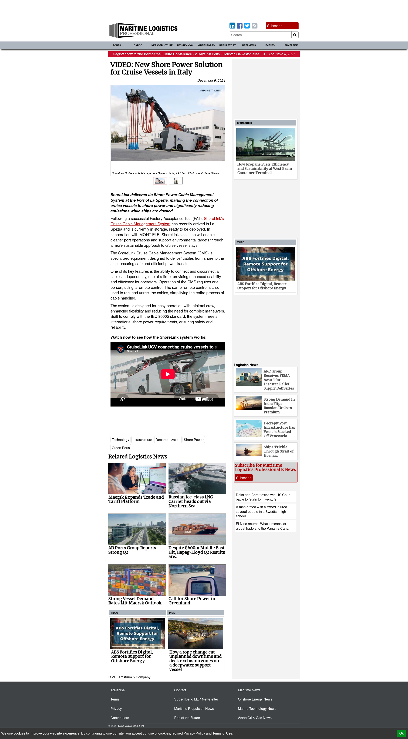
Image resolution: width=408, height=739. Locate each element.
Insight (174, 612)
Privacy (116, 708)
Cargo (138, 45)
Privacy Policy (194, 733)
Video (114, 612)
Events (270, 45)
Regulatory (227, 45)
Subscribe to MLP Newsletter (196, 699)
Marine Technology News (257, 708)
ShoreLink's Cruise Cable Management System (167, 220)
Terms (115, 699)
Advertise (291, 45)
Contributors (119, 717)
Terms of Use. (222, 733)
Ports (117, 45)
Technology (185, 45)
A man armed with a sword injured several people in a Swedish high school (261, 511)
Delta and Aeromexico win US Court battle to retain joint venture (263, 497)
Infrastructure (162, 45)
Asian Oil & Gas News (255, 717)
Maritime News (249, 690)
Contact (180, 690)
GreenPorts (206, 45)
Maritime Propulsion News (194, 708)
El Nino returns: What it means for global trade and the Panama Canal (262, 526)
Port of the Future (187, 717)
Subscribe (274, 25)
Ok (401, 733)
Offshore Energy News (255, 699)
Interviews (249, 45)
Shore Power (194, 439)
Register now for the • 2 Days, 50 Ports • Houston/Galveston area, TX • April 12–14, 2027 (204, 53)
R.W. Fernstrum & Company (129, 677)
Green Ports (121, 447)
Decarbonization (168, 439)
